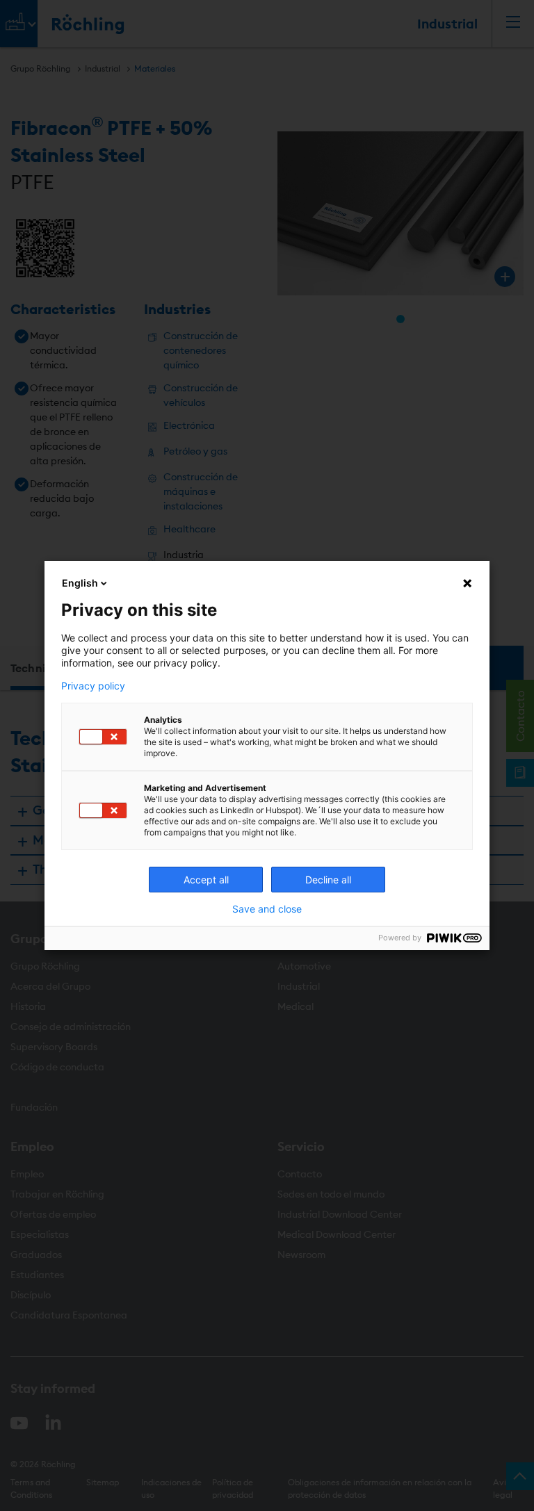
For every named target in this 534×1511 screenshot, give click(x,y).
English (80, 583)
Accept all (206, 879)
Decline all (328, 879)
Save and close (267, 909)
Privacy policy (93, 686)
